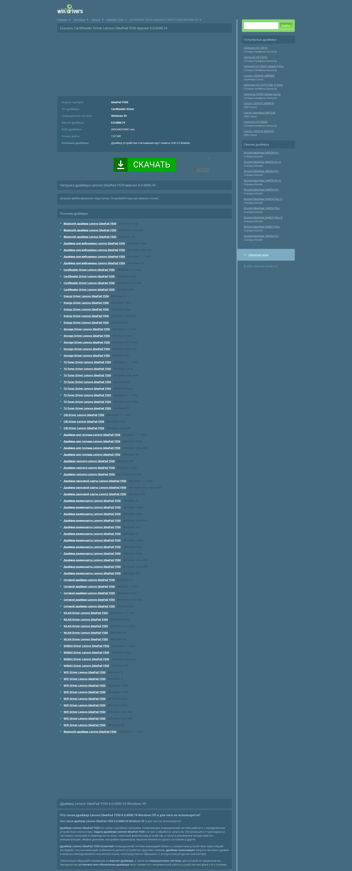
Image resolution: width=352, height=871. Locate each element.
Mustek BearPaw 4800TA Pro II (262, 162)
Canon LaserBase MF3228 (259, 112)
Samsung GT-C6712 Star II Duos (263, 85)
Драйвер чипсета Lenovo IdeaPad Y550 (89, 461)
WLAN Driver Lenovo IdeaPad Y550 (86, 613)
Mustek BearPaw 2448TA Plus (262, 208)
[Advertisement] (144, 63)
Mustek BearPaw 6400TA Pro (261, 152)
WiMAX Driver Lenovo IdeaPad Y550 (86, 646)
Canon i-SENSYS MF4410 (259, 131)
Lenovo (96, 19)
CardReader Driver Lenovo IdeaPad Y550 (89, 269)
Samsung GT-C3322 (256, 57)
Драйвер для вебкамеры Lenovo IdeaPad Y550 (94, 243)
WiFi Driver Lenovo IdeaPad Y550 (84, 672)
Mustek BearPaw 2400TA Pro (261, 236)
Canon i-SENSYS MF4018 (259, 103)
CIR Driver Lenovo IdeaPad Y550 (84, 415)
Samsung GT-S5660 (255, 122)
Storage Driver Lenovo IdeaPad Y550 (87, 329)
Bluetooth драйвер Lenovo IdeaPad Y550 (90, 223)
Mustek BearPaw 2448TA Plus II (263, 199)
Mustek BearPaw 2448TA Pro (261, 189)
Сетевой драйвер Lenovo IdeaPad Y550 (89, 580)
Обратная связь (258, 255)
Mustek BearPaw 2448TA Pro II (262, 180)
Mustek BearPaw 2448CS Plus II (263, 217)
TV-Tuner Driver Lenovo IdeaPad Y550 (87, 362)
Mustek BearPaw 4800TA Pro (261, 171)
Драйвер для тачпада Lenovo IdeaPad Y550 (92, 434)
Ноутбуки (79, 19)
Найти (286, 26)
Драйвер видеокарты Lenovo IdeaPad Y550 (92, 500)
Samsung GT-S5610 (255, 47)
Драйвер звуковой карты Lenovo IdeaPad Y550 (95, 481)
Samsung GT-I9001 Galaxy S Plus (264, 66)
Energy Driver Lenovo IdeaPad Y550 (86, 296)
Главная (62, 19)
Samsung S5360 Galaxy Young (262, 94)
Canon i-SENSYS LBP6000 (259, 75)
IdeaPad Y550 (115, 19)
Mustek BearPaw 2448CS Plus (262, 226)
